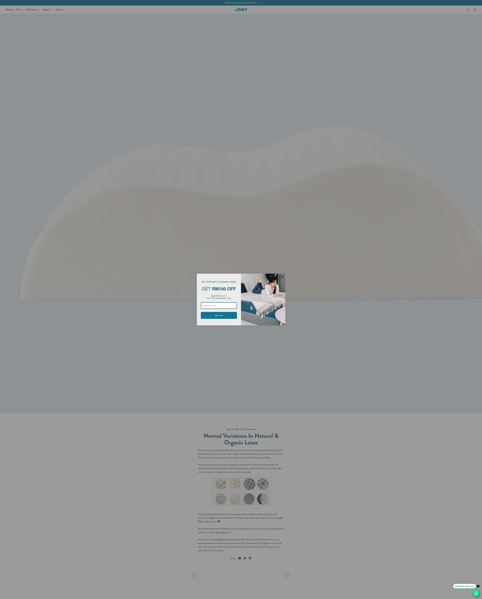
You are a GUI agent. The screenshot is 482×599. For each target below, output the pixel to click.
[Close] (282, 277)
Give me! (219, 315)
